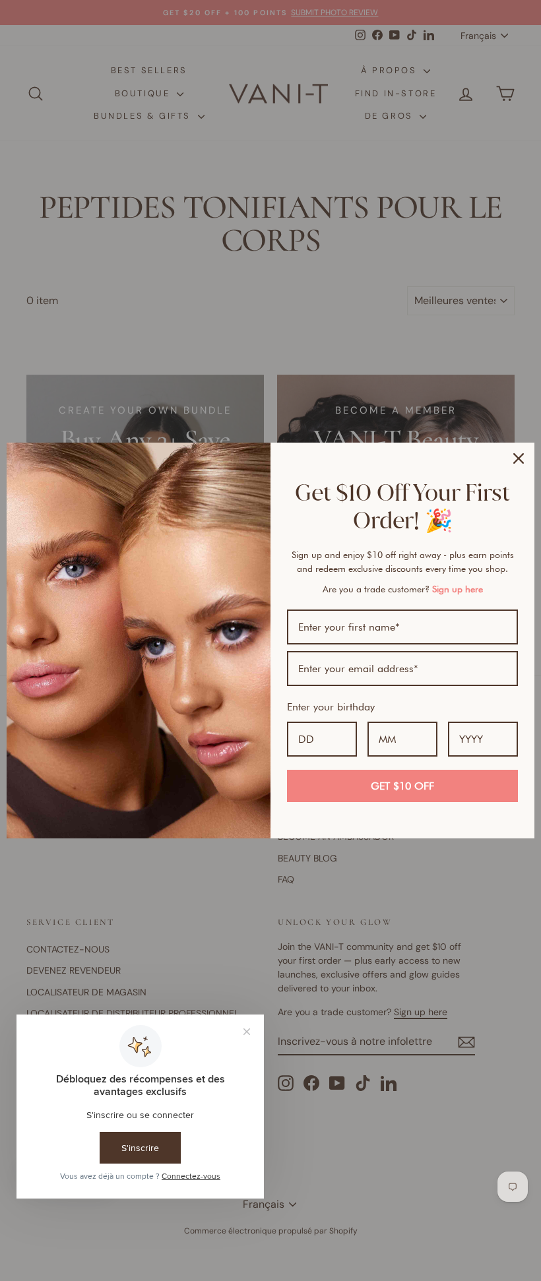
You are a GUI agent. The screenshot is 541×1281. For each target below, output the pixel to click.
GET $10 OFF (402, 786)
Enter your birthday (331, 707)
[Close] (518, 458)
